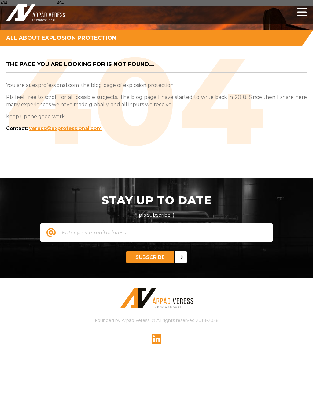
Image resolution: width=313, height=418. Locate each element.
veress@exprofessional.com (65, 128)
